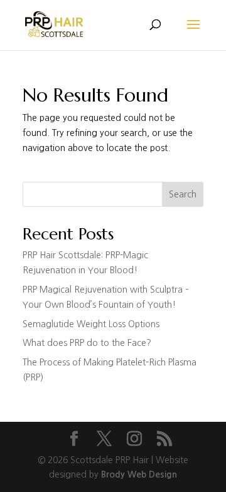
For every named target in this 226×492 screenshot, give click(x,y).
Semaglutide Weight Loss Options (91, 324)
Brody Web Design (139, 474)
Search (182, 194)
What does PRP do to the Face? (87, 342)
